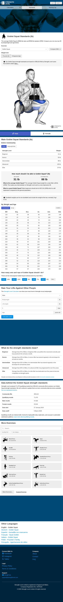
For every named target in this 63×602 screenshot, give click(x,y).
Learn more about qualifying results (24, 417)
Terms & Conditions (9, 569)
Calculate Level (7, 316)
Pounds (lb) (6, 56)
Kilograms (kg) (16, 56)
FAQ (34, 559)
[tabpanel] (31, 159)
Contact (35, 556)
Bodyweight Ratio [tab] (11, 146)
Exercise (4, 46)
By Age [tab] (12, 208)
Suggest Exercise (21, 492)
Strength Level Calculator (11, 291)
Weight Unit (5, 52)
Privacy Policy (7, 566)
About (34, 554)
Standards (32, 7)
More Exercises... (8, 492)
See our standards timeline (9, 390)
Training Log (52, 7)
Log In (52, 3)
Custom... (58, 207)
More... (16, 63)
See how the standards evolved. (47, 377)
